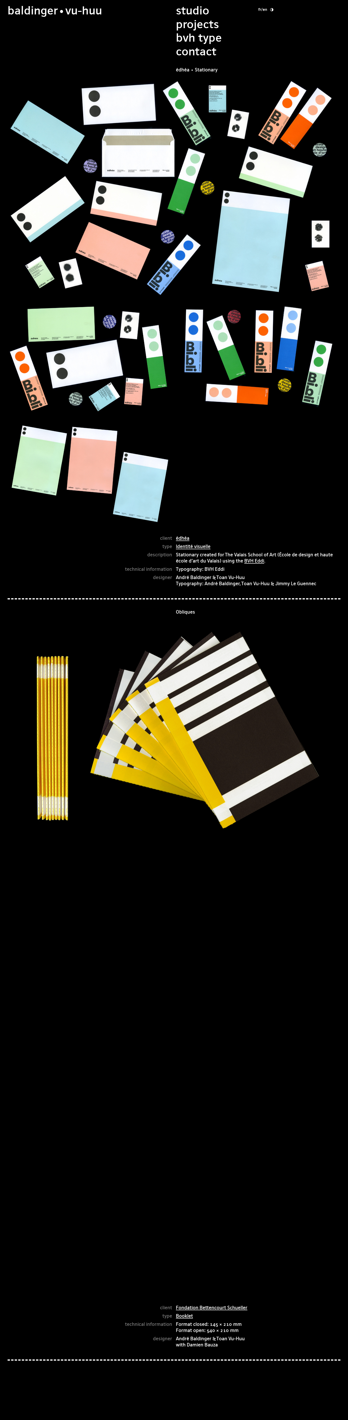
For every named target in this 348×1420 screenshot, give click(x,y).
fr (259, 9)
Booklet (184, 1316)
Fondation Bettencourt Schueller (211, 1307)
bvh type (199, 37)
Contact (196, 51)
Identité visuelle (193, 546)
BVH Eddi (254, 561)
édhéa (182, 538)
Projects (197, 24)
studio (192, 10)
